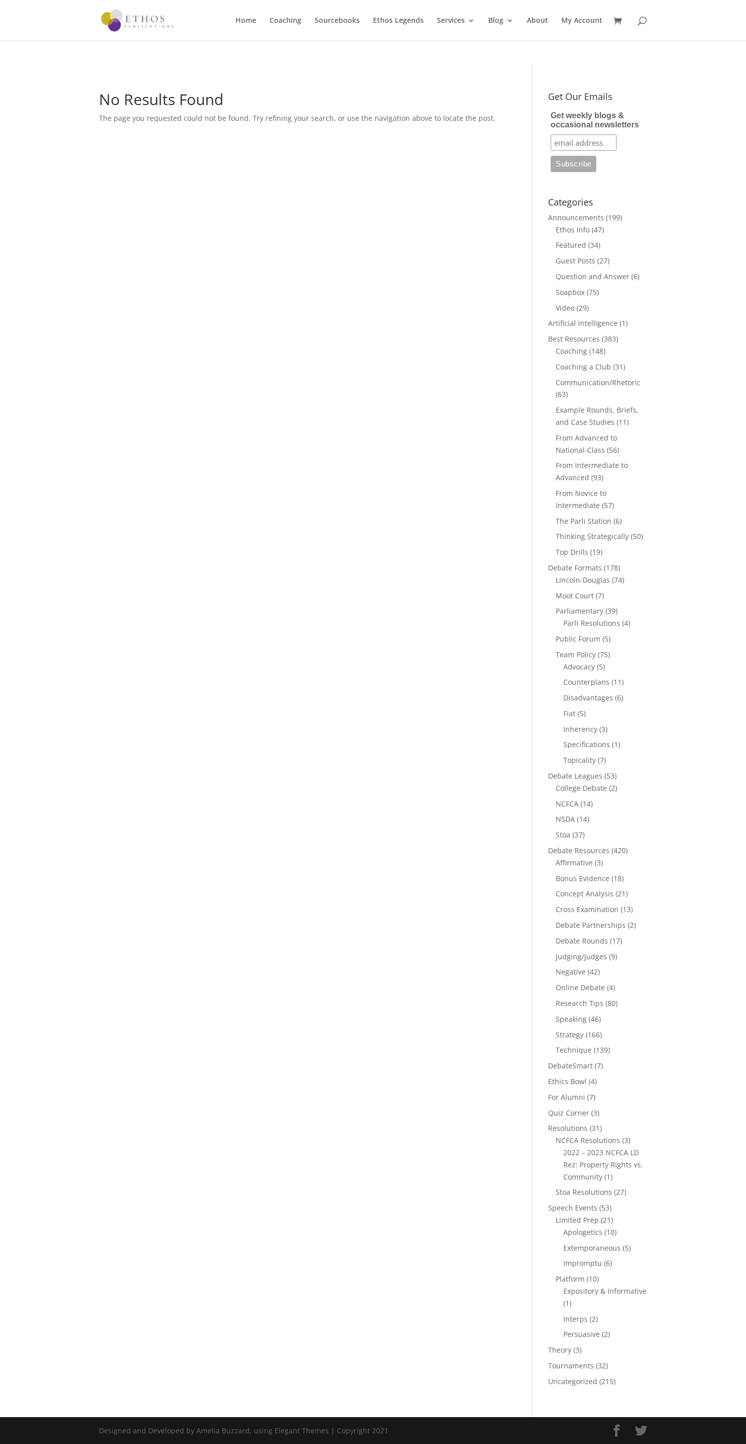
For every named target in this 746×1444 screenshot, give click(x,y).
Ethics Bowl (567, 1081)
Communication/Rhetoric (598, 382)
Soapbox (570, 292)
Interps (575, 1319)
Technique (574, 1050)
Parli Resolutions (591, 623)
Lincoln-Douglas (583, 580)
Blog (495, 21)
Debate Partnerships (591, 925)
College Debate (581, 788)
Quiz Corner (568, 1113)
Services (451, 21)
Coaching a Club (583, 367)
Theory (559, 1350)
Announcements (576, 217)
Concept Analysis (585, 893)
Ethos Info (573, 229)
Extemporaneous (592, 1248)
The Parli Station (584, 521)
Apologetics (582, 1232)
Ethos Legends (398, 21)
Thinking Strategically (592, 536)
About (537, 21)
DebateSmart (570, 1065)
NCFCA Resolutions (588, 1140)
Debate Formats (575, 568)
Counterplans (586, 682)
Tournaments (571, 1365)
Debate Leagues (575, 776)
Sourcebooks (337, 21)
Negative (571, 972)
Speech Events (572, 1208)
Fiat (569, 713)
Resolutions (568, 1128)
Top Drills (572, 552)
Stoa (563, 834)
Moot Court (575, 595)
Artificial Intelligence (583, 323)
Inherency (580, 729)
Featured (571, 245)
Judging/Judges (581, 956)
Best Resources (574, 339)
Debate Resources (578, 850)
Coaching (285, 21)
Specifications (586, 744)
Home (245, 21)
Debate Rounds (582, 941)
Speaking (571, 1019)
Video (565, 308)
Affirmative (574, 862)
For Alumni (566, 1097)
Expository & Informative (605, 1291)
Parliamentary (579, 611)
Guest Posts (575, 260)
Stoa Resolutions (584, 1192)
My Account (581, 21)
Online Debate (580, 987)
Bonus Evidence (582, 878)
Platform (570, 1279)
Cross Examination (587, 909)
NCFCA (567, 804)
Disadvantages (588, 697)
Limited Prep (577, 1220)
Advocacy (579, 666)
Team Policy (576, 654)
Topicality (579, 760)
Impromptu (582, 1263)
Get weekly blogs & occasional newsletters (595, 120)
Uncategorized (572, 1381)
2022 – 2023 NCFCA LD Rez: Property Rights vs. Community (603, 1165)
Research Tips (579, 1003)
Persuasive (581, 1334)
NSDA (565, 819)
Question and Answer (592, 276)
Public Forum (578, 639)
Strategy (570, 1034)
